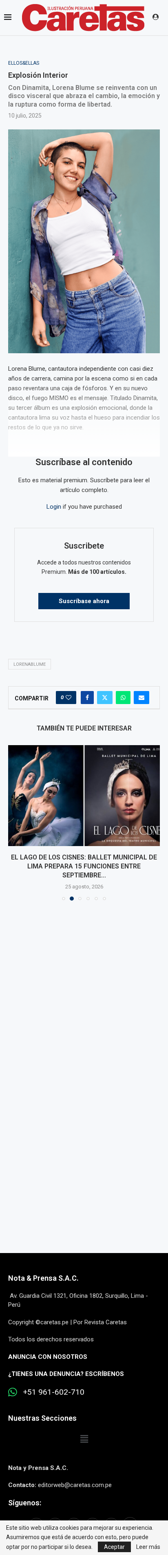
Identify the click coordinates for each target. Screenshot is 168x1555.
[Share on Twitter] (105, 697)
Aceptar (114, 1547)
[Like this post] (68, 697)
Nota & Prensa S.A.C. (43, 1278)
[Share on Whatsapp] (123, 697)
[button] (15, 822)
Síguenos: (24, 1502)
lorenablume (29, 664)
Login (53, 506)
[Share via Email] (141, 697)
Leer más (148, 1547)
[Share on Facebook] (87, 697)
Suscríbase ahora (84, 601)
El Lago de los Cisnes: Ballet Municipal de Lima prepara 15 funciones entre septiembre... (84, 866)
